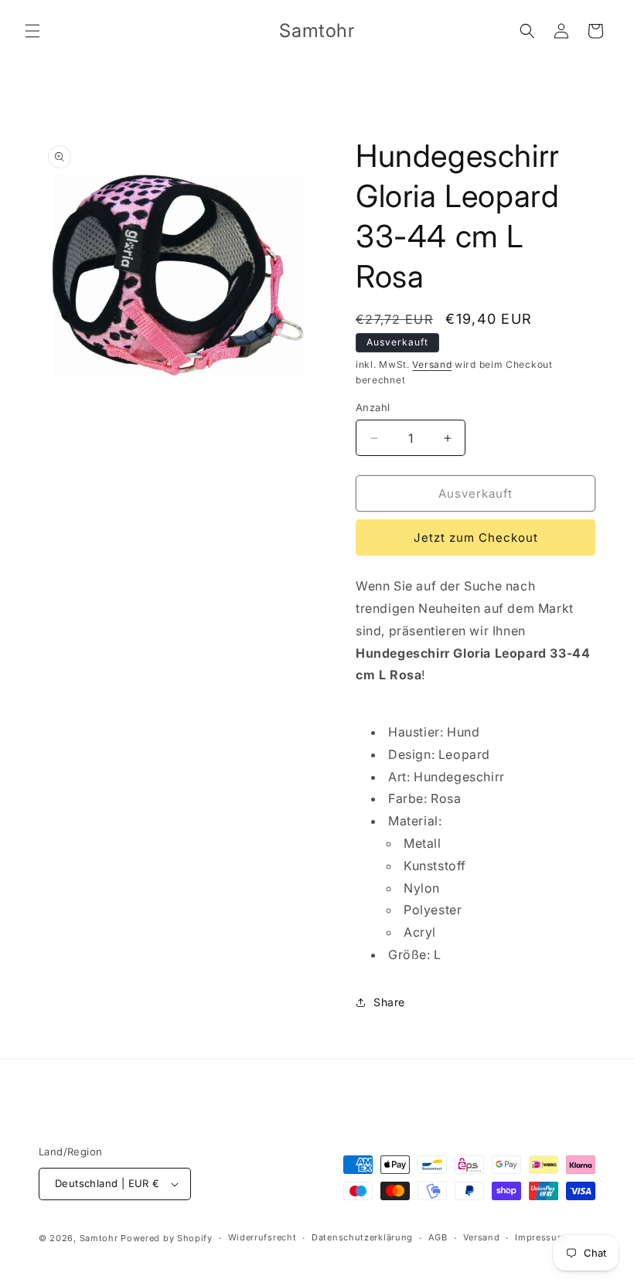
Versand (432, 364)
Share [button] (389, 1002)
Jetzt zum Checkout (476, 537)
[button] (32, 31)
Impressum (540, 1237)
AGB (438, 1237)
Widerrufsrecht (262, 1237)
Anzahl (373, 407)
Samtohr (99, 1238)
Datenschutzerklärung (362, 1237)
